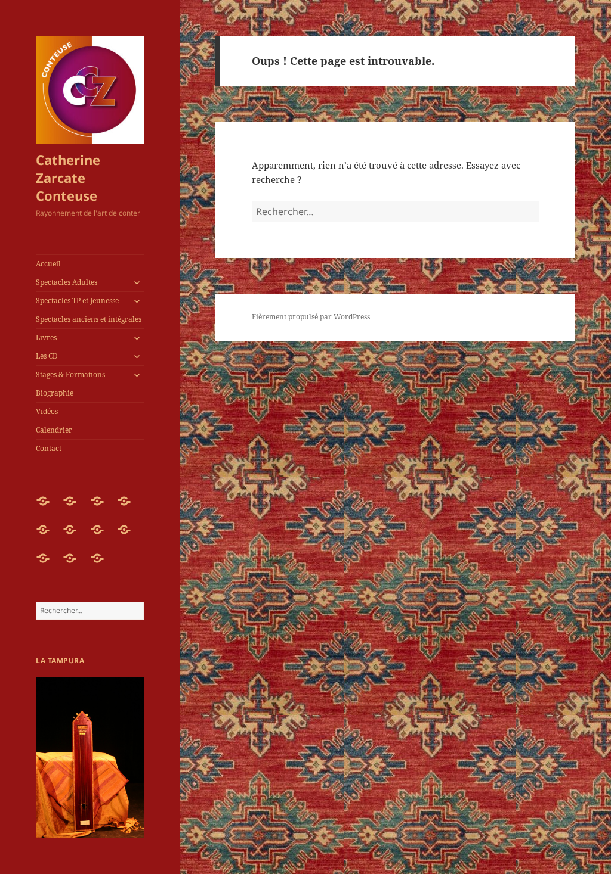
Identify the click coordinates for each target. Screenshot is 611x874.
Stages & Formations (70, 374)
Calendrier (54, 430)
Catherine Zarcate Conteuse (68, 177)
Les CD (47, 356)
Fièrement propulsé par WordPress (311, 317)
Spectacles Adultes (66, 282)
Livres (46, 337)
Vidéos (47, 411)
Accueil (48, 264)
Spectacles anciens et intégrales (88, 319)
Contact (48, 448)
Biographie (54, 393)
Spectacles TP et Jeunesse (77, 301)
